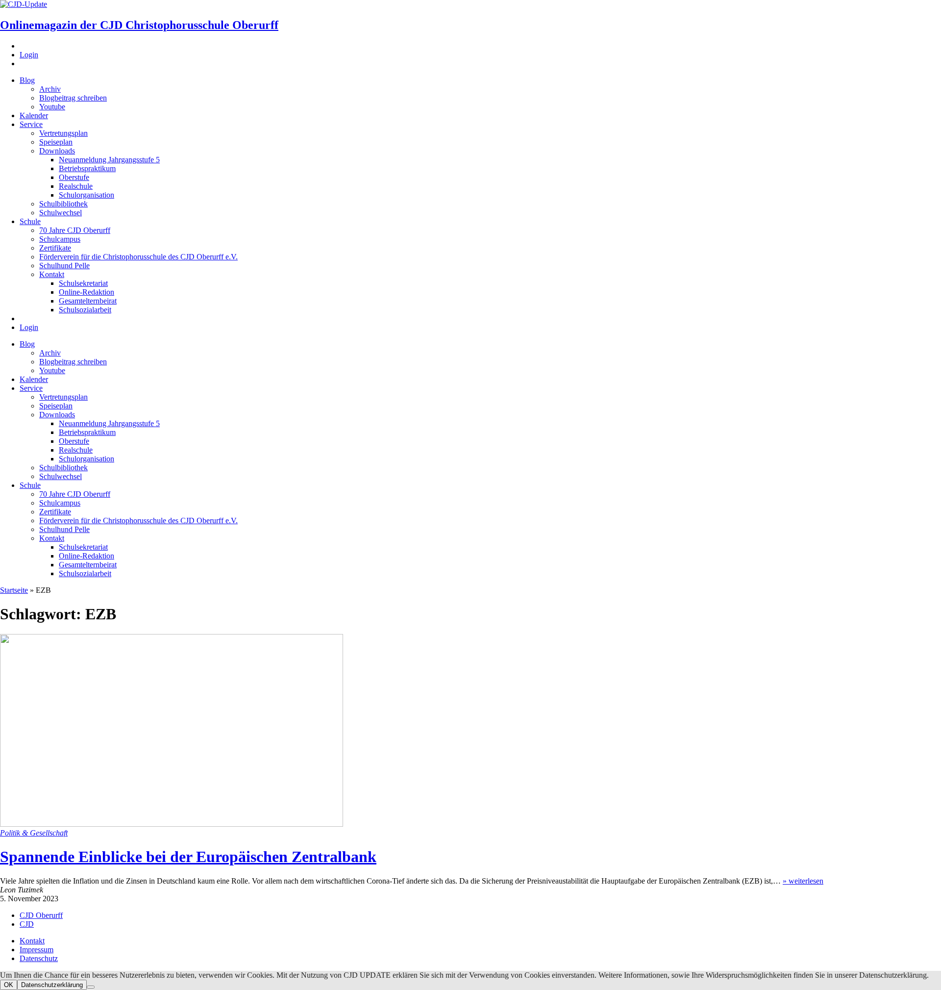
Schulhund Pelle (64, 265)
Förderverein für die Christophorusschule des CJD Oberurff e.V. (138, 257)
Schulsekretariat (83, 283)
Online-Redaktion (86, 292)
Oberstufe (74, 177)
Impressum (36, 949)
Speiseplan (56, 142)
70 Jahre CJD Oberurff (74, 230)
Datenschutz (39, 958)
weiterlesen (803, 881)
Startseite (14, 590)
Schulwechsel (60, 212)
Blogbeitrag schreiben (73, 98)
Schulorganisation (86, 195)
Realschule (76, 186)
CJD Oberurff (41, 915)
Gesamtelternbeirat (88, 301)
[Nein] (91, 987)
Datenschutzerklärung (52, 985)
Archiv (50, 89)
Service (31, 124)
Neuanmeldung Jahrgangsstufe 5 (109, 159)
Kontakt (51, 274)
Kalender (34, 115)
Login (29, 55)
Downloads (57, 151)
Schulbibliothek (63, 204)
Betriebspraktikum (87, 168)
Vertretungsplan (63, 133)
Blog (27, 80)
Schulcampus (59, 239)
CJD (27, 924)
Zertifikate (55, 248)
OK (8, 985)
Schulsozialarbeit (85, 309)
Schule (30, 221)
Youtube (52, 106)
